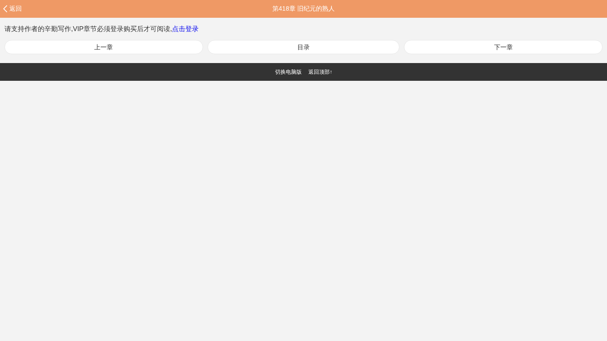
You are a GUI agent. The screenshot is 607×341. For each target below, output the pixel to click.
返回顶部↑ (320, 72)
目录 (303, 47)
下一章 (503, 47)
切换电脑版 (288, 72)
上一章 (103, 47)
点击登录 (185, 28)
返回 (15, 8)
